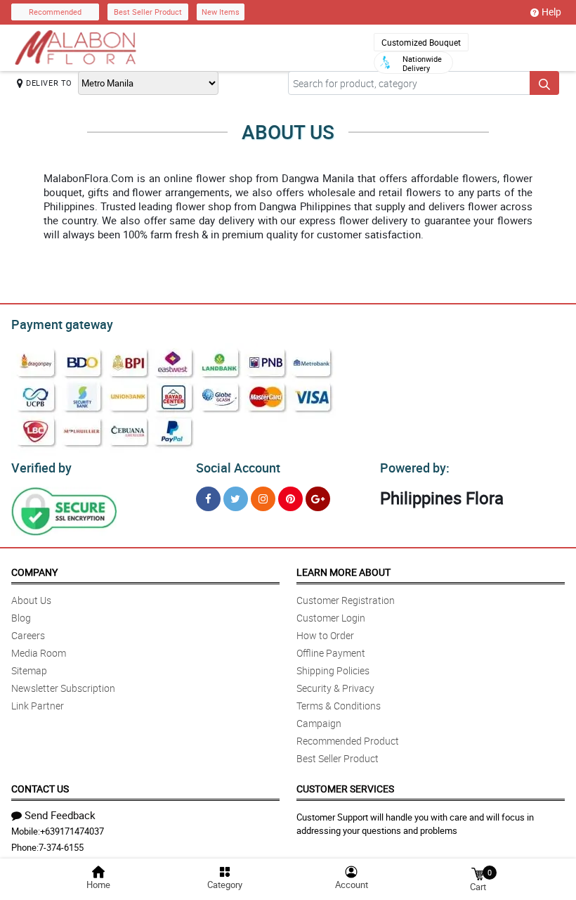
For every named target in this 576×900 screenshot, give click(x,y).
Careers (28, 635)
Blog (21, 617)
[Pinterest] (290, 499)
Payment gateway (62, 324)
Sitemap (29, 670)
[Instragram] (263, 499)
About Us (31, 600)
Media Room (38, 653)
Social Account (238, 467)
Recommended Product (347, 740)
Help (551, 11)
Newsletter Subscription (63, 688)
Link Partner (37, 705)
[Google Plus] (318, 499)
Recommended (55, 11)
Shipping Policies (332, 670)
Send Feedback (60, 815)
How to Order (325, 635)
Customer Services (345, 788)
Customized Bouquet (421, 42)
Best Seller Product (148, 11)
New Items (221, 11)
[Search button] (544, 83)
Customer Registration (345, 600)
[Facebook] (208, 499)
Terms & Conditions (338, 705)
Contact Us (40, 788)
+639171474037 (72, 831)
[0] (477, 873)
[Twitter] (235, 499)
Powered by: (415, 467)
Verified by (41, 467)
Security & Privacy (335, 688)
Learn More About (343, 572)
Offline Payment (330, 653)
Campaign (318, 723)
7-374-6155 (61, 847)
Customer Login (330, 617)
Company (34, 572)
